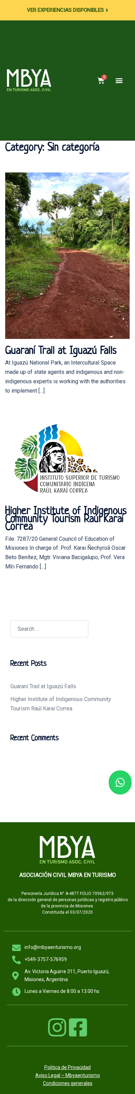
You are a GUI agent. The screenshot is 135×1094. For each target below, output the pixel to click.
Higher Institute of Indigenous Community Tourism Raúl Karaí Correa (66, 519)
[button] (119, 80)
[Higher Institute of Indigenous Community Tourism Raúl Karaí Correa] (67, 457)
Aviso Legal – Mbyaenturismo (67, 1075)
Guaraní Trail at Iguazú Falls (61, 351)
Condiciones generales (67, 1083)
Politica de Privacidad (67, 1067)
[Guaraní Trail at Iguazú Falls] (67, 255)
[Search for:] (49, 628)
